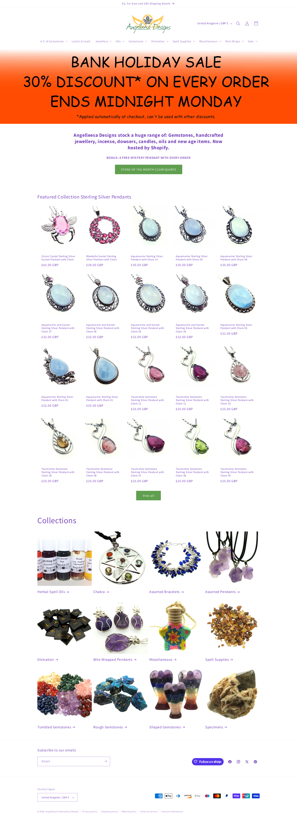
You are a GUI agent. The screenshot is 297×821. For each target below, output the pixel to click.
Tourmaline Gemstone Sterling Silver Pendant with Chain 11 (192, 400)
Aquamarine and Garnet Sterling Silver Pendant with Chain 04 (192, 328)
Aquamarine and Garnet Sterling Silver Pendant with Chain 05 (147, 328)
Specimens (214, 727)
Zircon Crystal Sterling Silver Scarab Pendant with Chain (58, 258)
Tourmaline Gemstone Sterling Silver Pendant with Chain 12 (147, 400)
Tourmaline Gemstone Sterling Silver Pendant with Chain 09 (58, 472)
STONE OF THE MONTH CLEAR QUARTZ (148, 169)
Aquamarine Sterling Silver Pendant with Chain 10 (147, 258)
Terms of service (148, 811)
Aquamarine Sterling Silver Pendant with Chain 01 (102, 398)
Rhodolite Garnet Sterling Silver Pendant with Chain (101, 258)
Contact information (172, 811)
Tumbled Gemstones (54, 727)
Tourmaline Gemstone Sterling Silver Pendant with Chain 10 (237, 400)
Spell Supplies (217, 659)
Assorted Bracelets (164, 591)
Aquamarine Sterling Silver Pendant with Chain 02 (57, 398)
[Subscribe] (105, 761)
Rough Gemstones (108, 727)
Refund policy (129, 811)
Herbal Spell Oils (51, 591)
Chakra (99, 591)
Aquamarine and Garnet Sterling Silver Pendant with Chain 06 (102, 328)
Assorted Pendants (220, 591)
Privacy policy (89, 811)
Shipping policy (109, 811)
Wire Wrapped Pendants (112, 659)
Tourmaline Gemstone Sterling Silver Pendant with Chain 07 (147, 472)
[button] (53, 41)
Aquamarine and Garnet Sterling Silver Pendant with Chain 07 (58, 328)
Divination (45, 659)
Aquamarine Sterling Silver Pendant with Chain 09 (192, 258)
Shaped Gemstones (165, 727)
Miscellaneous (160, 659)
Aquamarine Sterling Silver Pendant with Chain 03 (236, 326)
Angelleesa (51, 811)
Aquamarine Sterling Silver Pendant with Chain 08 (236, 258)
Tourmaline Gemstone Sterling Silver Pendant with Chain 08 (102, 472)
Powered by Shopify (68, 811)
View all (148, 495)
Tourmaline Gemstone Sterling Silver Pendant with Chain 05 (237, 472)
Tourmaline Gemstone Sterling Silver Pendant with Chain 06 (192, 472)
